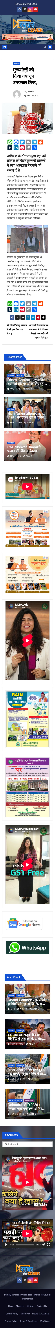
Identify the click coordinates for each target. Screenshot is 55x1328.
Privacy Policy (11, 1321)
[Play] (6, 1244)
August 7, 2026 (19, 1009)
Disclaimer (25, 1314)
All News (30, 1306)
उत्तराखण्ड (11, 1031)
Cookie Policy (12, 1314)
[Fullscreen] (48, 1244)
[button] (45, 47)
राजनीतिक (16, 64)
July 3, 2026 (17, 1044)
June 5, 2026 (18, 1114)
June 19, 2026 (18, 1079)
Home (10, 1306)
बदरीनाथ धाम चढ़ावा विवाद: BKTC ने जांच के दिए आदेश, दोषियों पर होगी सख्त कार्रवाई (25, 1039)
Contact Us (42, 1306)
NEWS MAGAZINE (40, 1314)
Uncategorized (15, 1100)
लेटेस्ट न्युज (20, 375)
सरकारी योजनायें (29, 1100)
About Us (20, 1306)
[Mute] (43, 1244)
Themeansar (27, 1299)
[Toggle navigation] (25, 47)
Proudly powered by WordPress (18, 1295)
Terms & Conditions (28, 1321)
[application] (27, 1233)
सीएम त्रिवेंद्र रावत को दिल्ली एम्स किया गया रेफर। (17, 329)
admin (31, 91)
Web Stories (45, 1321)
